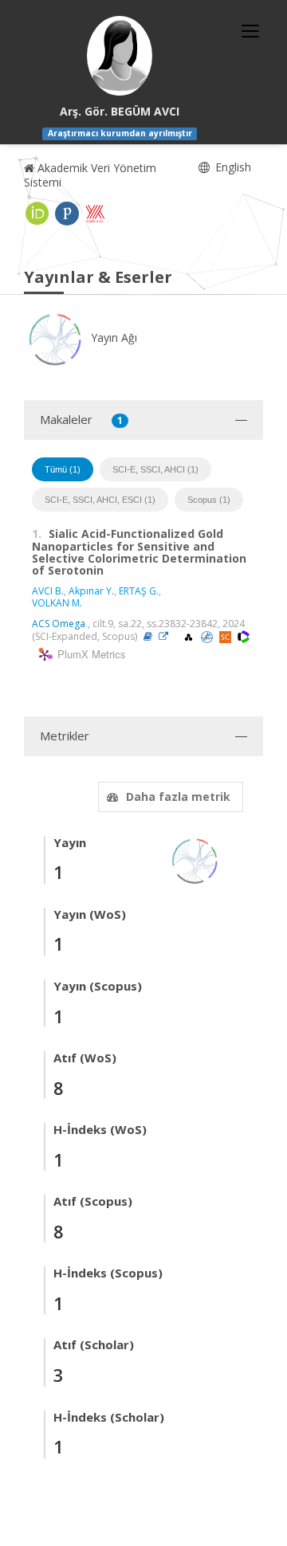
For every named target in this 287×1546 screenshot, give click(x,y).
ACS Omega (58, 623)
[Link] (167, 636)
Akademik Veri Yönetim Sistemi (90, 175)
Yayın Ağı (112, 337)
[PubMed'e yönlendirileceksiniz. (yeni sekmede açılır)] (208, 636)
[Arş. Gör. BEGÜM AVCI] (119, 56)
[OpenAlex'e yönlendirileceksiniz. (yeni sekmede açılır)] (190, 636)
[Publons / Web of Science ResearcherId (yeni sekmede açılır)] (67, 214)
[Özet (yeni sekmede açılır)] (148, 636)
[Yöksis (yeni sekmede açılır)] (95, 214)
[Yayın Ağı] (195, 859)
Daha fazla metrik (178, 796)
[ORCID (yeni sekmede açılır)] (37, 214)
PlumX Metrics (89, 654)
